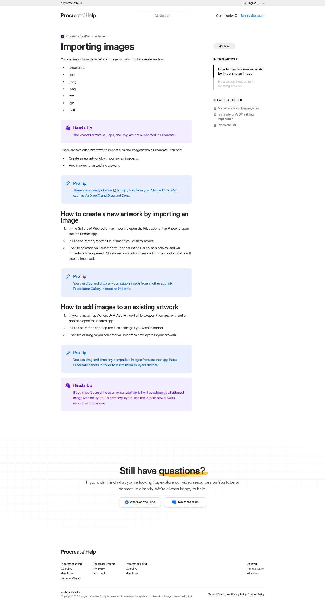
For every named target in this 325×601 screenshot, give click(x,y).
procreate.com (70, 3)
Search (165, 15)
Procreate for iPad (78, 36)
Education (252, 573)
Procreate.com (255, 568)
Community (225, 15)
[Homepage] (95, 15)
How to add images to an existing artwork (236, 83)
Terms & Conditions (219, 594)
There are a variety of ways (93, 190)
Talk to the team (252, 15)
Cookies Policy (256, 594)
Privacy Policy (239, 594)
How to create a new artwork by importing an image (240, 71)
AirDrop (91, 195)
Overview (66, 568)
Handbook (67, 573)
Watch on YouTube (142, 502)
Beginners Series (71, 578)
